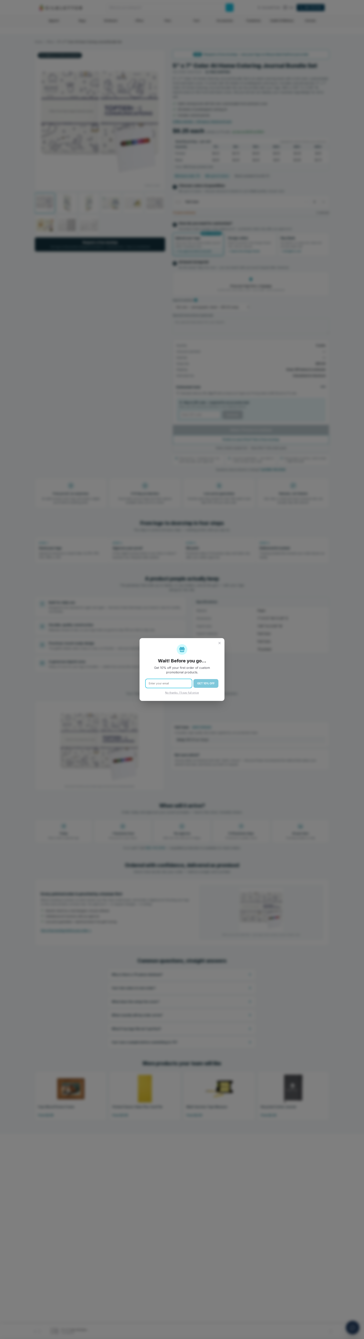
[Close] (219, 643)
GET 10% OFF (206, 683)
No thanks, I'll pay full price (182, 692)
